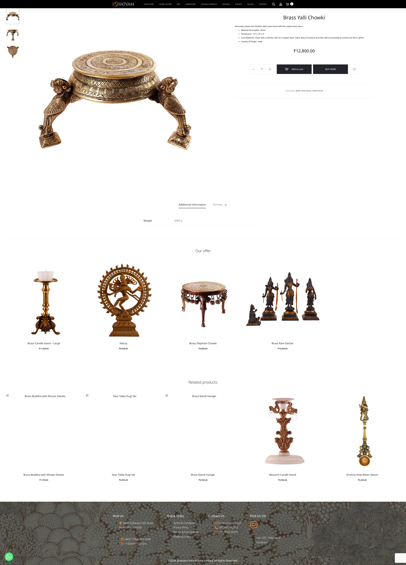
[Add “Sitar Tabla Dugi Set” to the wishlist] (157, 398)
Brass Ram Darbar (283, 343)
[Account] (280, 4)
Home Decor (165, 4)
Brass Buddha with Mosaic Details (43, 474)
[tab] (192, 204)
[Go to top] (401, 531)
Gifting (226, 4)
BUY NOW (330, 69)
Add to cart (297, 69)
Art (178, 4)
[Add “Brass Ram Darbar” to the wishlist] (316, 266)
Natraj (123, 343)
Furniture (190, 4)
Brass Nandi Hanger (203, 474)
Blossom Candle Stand (282, 474)
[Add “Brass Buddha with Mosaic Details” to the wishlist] (77, 398)
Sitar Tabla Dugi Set (123, 474)
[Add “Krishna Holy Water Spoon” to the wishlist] (396, 398)
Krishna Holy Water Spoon (362, 474)
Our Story (149, 4)
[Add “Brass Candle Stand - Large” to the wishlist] (77, 266)
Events (238, 4)
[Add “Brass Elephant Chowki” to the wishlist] (236, 266)
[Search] (273, 4)
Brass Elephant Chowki (203, 343)
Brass (298, 91)
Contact (263, 4)
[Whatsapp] (9, 556)
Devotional (306, 91)
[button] (77, 272)
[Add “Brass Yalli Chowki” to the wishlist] (354, 69)
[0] (287, 4)
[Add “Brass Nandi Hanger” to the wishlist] (236, 398)
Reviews (219, 204)
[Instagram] (254, 525)
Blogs (250, 4)
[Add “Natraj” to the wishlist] (157, 266)
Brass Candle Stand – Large (44, 343)
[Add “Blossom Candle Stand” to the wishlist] (316, 398)
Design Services (209, 4)
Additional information (192, 204)
